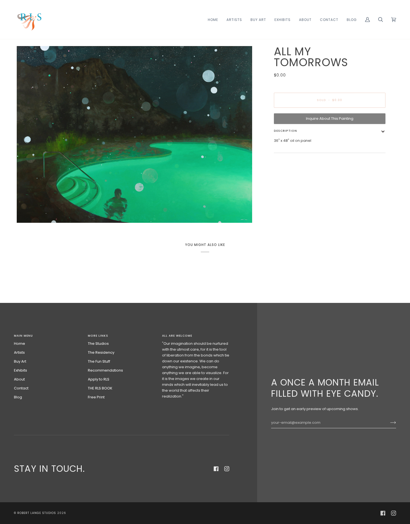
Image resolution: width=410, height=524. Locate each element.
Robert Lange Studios (36, 513)
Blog (18, 397)
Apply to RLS (98, 379)
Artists (19, 352)
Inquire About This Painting (329, 118)
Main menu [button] (23, 336)
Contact (21, 388)
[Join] (388, 422)
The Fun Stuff (99, 361)
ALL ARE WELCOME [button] (177, 336)
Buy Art (20, 361)
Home (19, 343)
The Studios (98, 343)
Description (285, 131)
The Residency (101, 352)
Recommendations (105, 370)
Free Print (96, 397)
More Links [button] (98, 336)
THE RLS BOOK (100, 388)
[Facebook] (216, 468)
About (19, 379)
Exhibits (20, 370)
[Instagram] (226, 468)
